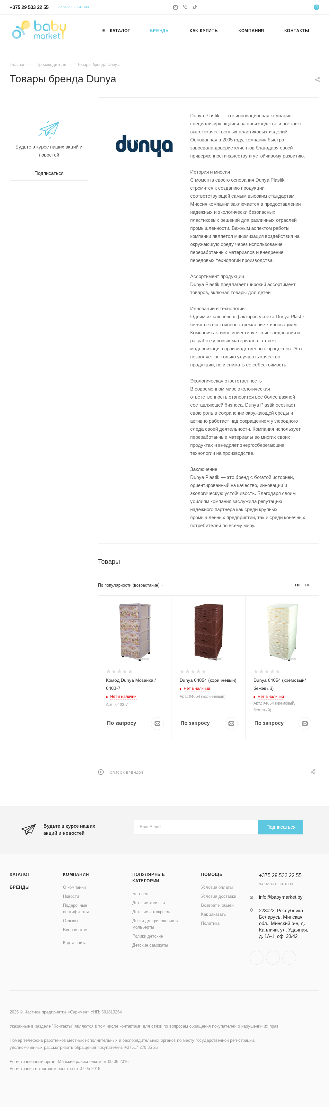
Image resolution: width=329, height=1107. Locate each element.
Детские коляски (148, 902)
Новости (71, 896)
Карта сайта (74, 942)
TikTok (289, 958)
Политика (210, 923)
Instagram (256, 958)
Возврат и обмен (217, 905)
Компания (76, 874)
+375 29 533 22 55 (29, 7)
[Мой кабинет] (297, 8)
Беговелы (141, 893)
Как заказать (213, 914)
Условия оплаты (217, 887)
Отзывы (70, 920)
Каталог (20, 874)
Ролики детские (147, 936)
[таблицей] (317, 585)
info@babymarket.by (281, 897)
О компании (74, 887)
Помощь (212, 874)
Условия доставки (218, 896)
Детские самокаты (150, 945)
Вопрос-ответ (76, 929)
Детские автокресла (152, 911)
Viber (273, 958)
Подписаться (281, 827)
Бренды (20, 887)
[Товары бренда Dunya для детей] (144, 146)
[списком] (307, 585)
